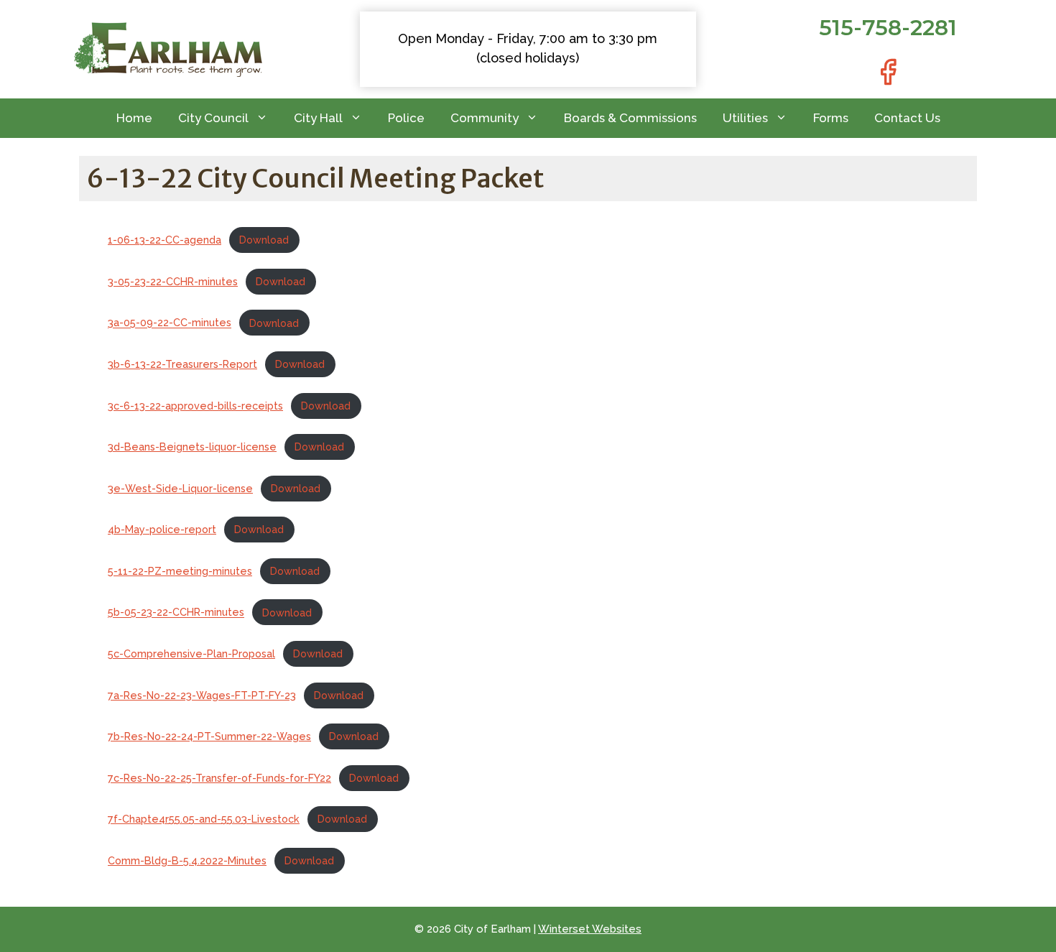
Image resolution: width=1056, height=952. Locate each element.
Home (134, 118)
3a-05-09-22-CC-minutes (169, 323)
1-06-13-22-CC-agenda (164, 240)
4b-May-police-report (162, 529)
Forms (830, 118)
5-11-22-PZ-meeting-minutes (180, 571)
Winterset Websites (590, 929)
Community (484, 118)
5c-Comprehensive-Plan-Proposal (191, 653)
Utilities (745, 118)
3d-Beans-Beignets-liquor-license (192, 446)
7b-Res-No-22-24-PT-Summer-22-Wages (209, 736)
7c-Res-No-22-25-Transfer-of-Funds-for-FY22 (219, 778)
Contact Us (907, 118)
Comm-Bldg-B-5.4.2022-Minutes (187, 860)
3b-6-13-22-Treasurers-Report (182, 364)
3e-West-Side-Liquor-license (180, 488)
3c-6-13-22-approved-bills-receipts (195, 405)
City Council (213, 118)
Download (264, 240)
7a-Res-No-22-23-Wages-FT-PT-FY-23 (202, 695)
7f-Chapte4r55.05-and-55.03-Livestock (204, 819)
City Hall (318, 118)
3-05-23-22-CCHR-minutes (173, 281)
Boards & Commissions (630, 118)
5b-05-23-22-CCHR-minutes (176, 612)
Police (406, 118)
